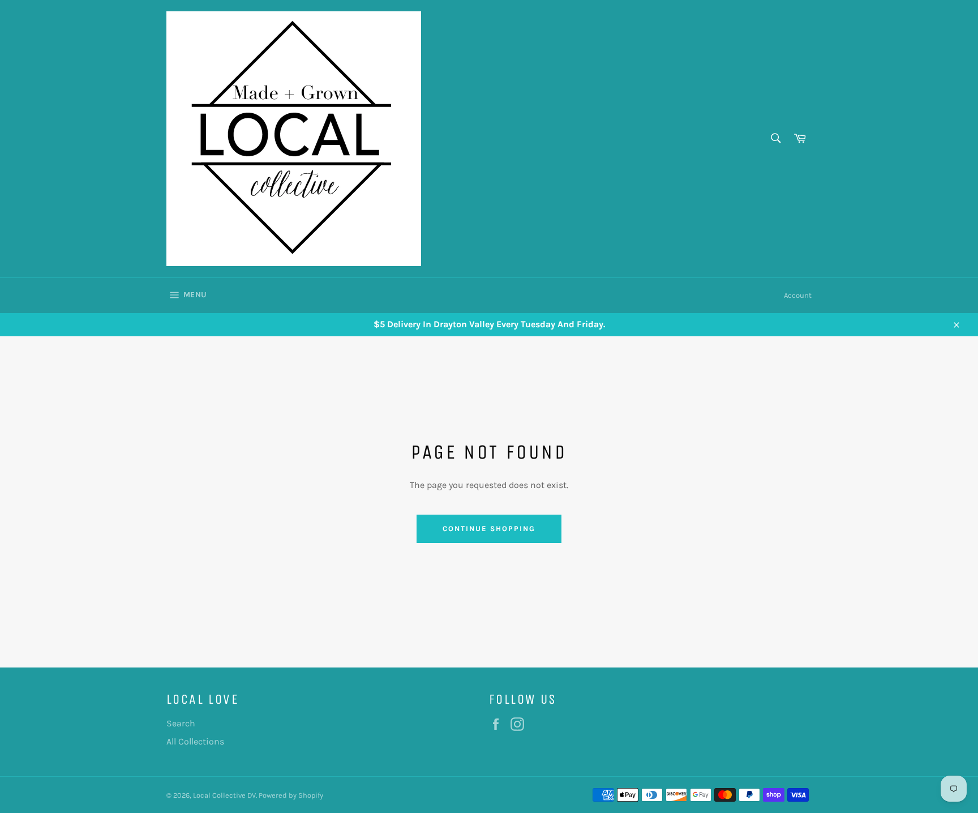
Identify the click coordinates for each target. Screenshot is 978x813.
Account (798, 295)
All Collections (195, 741)
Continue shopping (489, 528)
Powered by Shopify (291, 795)
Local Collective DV (224, 795)
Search (180, 723)
